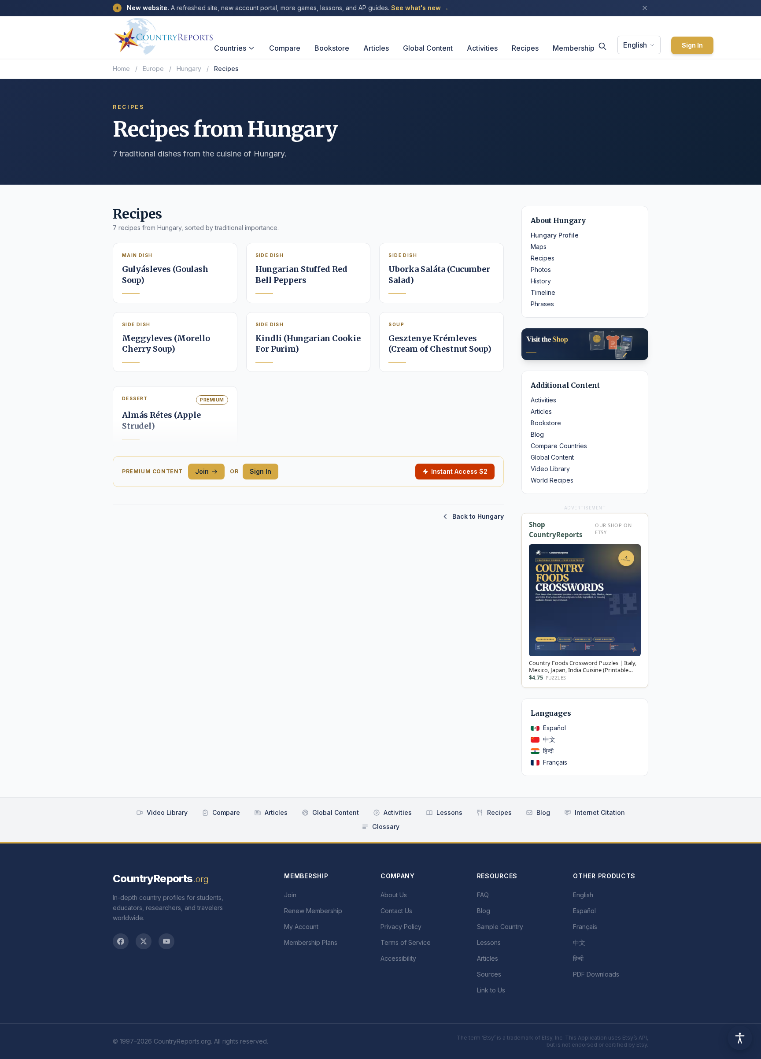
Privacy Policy (400, 926)
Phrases (542, 304)
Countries (230, 48)
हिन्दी (548, 750)
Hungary (189, 68)
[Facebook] (121, 941)
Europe (153, 68)
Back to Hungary (478, 516)
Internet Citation (600, 812)
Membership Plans (310, 942)
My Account (301, 926)
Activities (482, 48)
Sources (489, 974)
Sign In (692, 45)
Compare (284, 48)
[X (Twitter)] (143, 941)
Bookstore (331, 48)
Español (554, 728)
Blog (537, 434)
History (541, 281)
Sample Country (500, 926)
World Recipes (552, 480)
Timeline (543, 292)
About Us (393, 895)
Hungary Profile (555, 235)
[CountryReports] (163, 34)
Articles (376, 48)
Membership (574, 48)
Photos (541, 269)
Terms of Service (405, 942)
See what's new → (420, 7)
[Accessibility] (740, 1038)
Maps (539, 246)
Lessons (449, 812)
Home (121, 68)
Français (555, 762)
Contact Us (396, 910)
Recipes (525, 48)
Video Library (550, 468)
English (635, 45)
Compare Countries (559, 446)
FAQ (483, 895)
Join (202, 471)
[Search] (602, 46)
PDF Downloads (596, 974)
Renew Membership (313, 910)
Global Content (428, 48)
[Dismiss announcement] (644, 8)
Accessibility (398, 958)
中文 (549, 739)
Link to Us (491, 990)
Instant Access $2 (459, 471)
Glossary (385, 826)
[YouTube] (166, 941)
